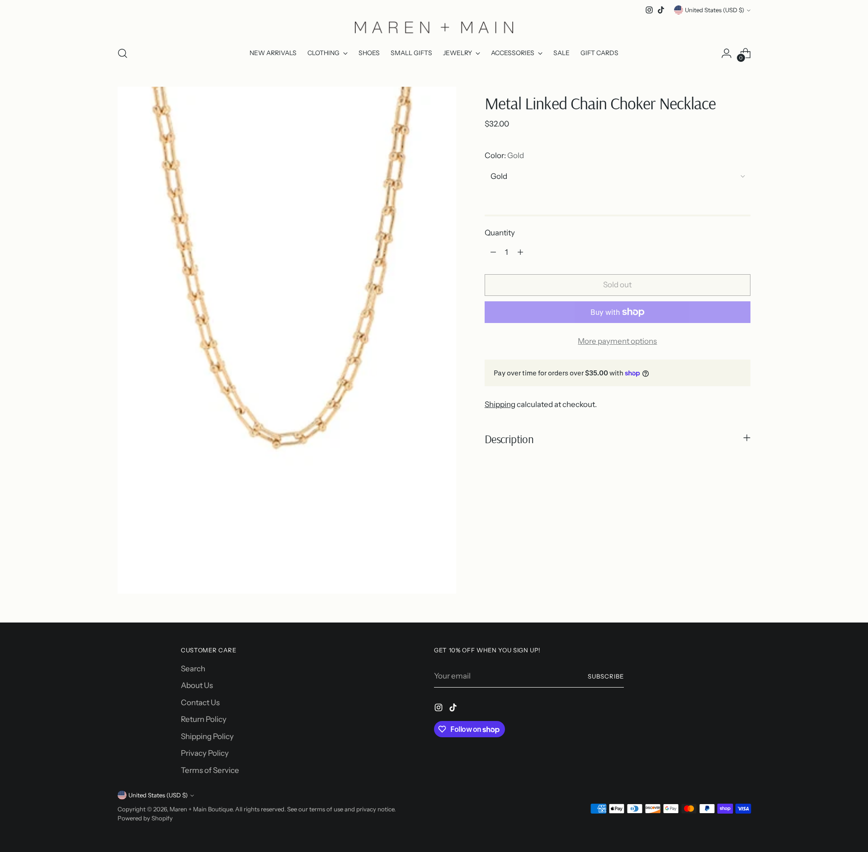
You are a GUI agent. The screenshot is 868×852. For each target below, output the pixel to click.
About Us (197, 685)
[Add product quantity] (520, 252)
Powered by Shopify (145, 818)
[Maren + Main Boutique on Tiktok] (661, 10)
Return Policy (203, 719)
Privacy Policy (205, 753)
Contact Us (200, 702)
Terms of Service (210, 770)
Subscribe (606, 676)
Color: (504, 155)
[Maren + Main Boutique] (434, 27)
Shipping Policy (207, 736)
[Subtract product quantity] (493, 252)
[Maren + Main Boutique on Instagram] (649, 10)
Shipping (500, 404)
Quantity (500, 232)
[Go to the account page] (726, 53)
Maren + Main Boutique (201, 809)
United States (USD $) (714, 10)
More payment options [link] (617, 341)
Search (193, 668)
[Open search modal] (122, 53)
